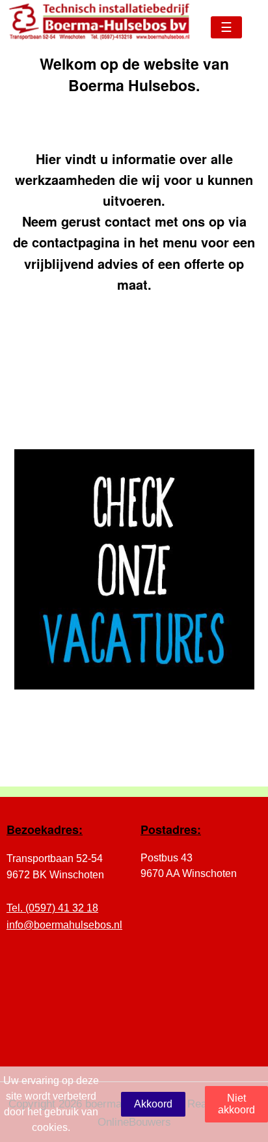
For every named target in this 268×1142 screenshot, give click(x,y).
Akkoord (153, 1103)
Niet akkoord (236, 1104)
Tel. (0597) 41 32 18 (52, 907)
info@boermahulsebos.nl (64, 924)
